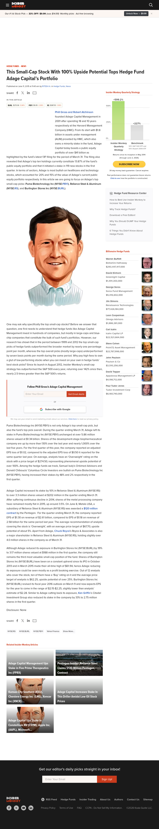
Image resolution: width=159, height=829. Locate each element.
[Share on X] (23, 92)
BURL (61, 188)
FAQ (79, 808)
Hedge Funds (13, 66)
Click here (72, 419)
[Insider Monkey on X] (17, 807)
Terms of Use (66, 808)
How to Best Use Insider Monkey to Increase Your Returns (127, 201)
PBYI (65, 184)
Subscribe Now (129, 164)
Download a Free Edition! (122, 215)
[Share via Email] (34, 92)
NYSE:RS (12, 631)
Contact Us (133, 799)
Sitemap (147, 799)
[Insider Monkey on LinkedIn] (32, 807)
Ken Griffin (84, 593)
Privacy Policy (48, 808)
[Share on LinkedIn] (28, 92)
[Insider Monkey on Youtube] (24, 807)
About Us (105, 799)
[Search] (151, 5)
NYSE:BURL (24, 631)
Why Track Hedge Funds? (123, 209)
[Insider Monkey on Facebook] (10, 807)
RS (16, 188)
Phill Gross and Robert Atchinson (74, 112)
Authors (118, 799)
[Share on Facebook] (17, 92)
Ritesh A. (46, 86)
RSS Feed (51, 799)
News (23, 66)
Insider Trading (88, 799)
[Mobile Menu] (7, 5)
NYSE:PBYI (38, 631)
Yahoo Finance (53, 631)
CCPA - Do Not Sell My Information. (104, 808)
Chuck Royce (62, 531)
